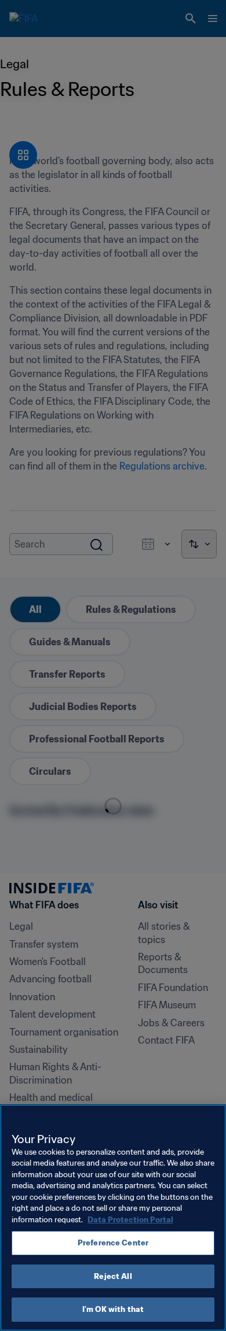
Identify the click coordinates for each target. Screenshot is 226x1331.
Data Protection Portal (130, 1220)
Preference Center (113, 1243)
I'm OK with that (113, 1309)
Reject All (113, 1276)
